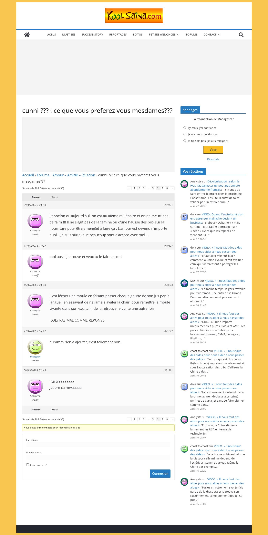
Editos (138, 34)
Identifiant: (32, 440)
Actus (51, 34)
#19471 (168, 205)
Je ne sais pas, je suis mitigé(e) (208, 141)
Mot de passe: (34, 452)
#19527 (168, 245)
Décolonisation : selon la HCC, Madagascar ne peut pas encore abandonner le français (215, 185)
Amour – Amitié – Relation (73, 175)
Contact (210, 34)
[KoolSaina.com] (27, 34)
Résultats (213, 159)
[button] (177, 35)
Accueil (28, 175)
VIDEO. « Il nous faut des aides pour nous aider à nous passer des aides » (216, 252)
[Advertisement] (134, 67)
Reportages (118, 34)
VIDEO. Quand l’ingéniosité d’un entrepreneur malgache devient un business (216, 218)
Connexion (160, 473)
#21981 (168, 370)
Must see (68, 34)
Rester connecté (38, 465)
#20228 (168, 285)
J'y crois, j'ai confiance (202, 128)
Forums (191, 34)
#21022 (168, 331)
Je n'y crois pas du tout (203, 134)
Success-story (92, 34)
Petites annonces (162, 34)
